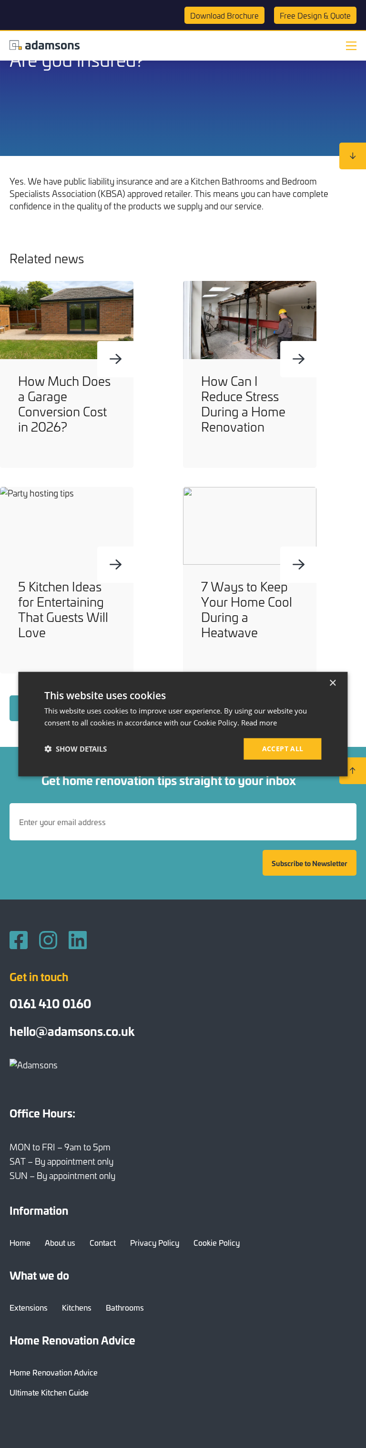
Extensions (29, 1307)
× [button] (332, 683)
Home (20, 1242)
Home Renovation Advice (54, 1372)
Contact (103, 1242)
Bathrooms (125, 1307)
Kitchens (77, 1307)
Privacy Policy (154, 1242)
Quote (315, 15)
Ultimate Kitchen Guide (49, 1392)
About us (60, 1242)
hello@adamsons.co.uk (72, 1031)
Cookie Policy (216, 1242)
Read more (259, 722)
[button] (75, 749)
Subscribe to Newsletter (309, 863)
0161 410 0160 (51, 1003)
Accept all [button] (283, 748)
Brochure (224, 15)
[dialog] (182, 724)
